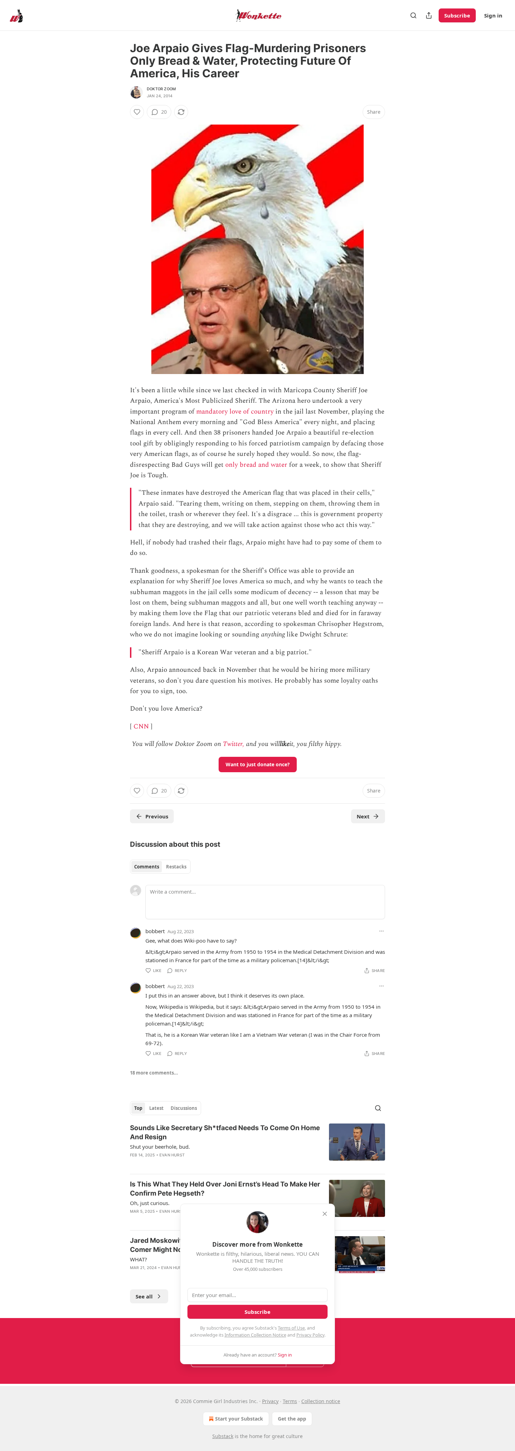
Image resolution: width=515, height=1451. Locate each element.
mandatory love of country (235, 412)
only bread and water (256, 465)
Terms (290, 1401)
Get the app (292, 1418)
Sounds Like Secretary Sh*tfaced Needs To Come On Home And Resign (225, 1132)
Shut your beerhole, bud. (160, 1146)
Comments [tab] (146, 867)
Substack (222, 1436)
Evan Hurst (172, 1155)
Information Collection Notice (255, 1335)
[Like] (137, 112)
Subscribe (457, 15)
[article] (257, 1146)
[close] (324, 1213)
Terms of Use (291, 1328)
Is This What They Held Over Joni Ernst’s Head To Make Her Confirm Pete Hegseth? (225, 1188)
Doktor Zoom (161, 88)
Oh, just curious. (150, 1202)
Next (363, 816)
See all (144, 1296)
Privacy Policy (310, 1335)
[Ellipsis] (381, 931)
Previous (156, 816)
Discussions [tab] (184, 1108)
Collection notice (320, 1401)
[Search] (413, 15)
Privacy (270, 1401)
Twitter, (233, 744)
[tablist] (160, 867)
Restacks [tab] (176, 867)
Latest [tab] (156, 1108)
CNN (141, 726)
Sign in (493, 15)
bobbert (155, 931)
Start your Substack (239, 1418)
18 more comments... (154, 1073)
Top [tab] (138, 1108)
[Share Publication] (429, 15)
